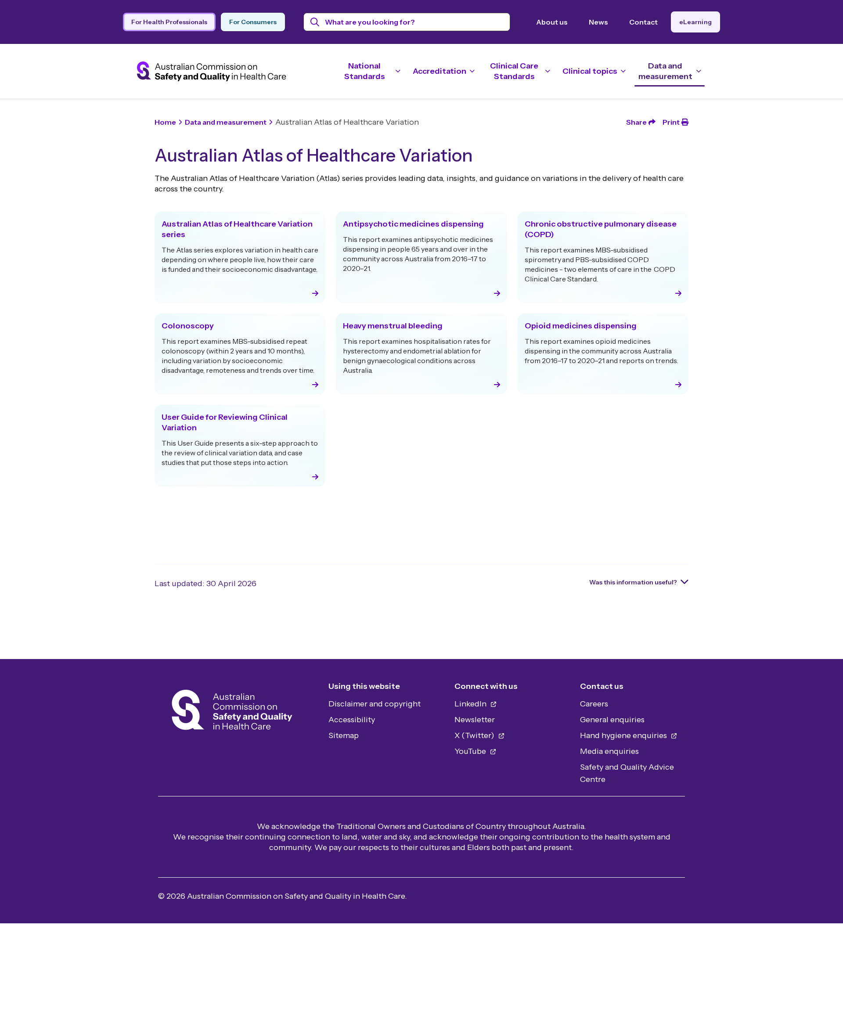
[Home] (232, 712)
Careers (594, 704)
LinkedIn (471, 704)
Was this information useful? (633, 582)
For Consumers (253, 22)
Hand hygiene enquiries (624, 735)
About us (552, 22)
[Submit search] (315, 22)
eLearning (695, 22)
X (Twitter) (475, 735)
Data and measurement (226, 122)
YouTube (471, 751)
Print (671, 122)
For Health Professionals (169, 22)
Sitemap (343, 735)
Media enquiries (609, 751)
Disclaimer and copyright (374, 704)
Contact (643, 22)
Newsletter (474, 719)
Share (636, 122)
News (598, 22)
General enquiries (612, 719)
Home (165, 122)
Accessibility (351, 719)
